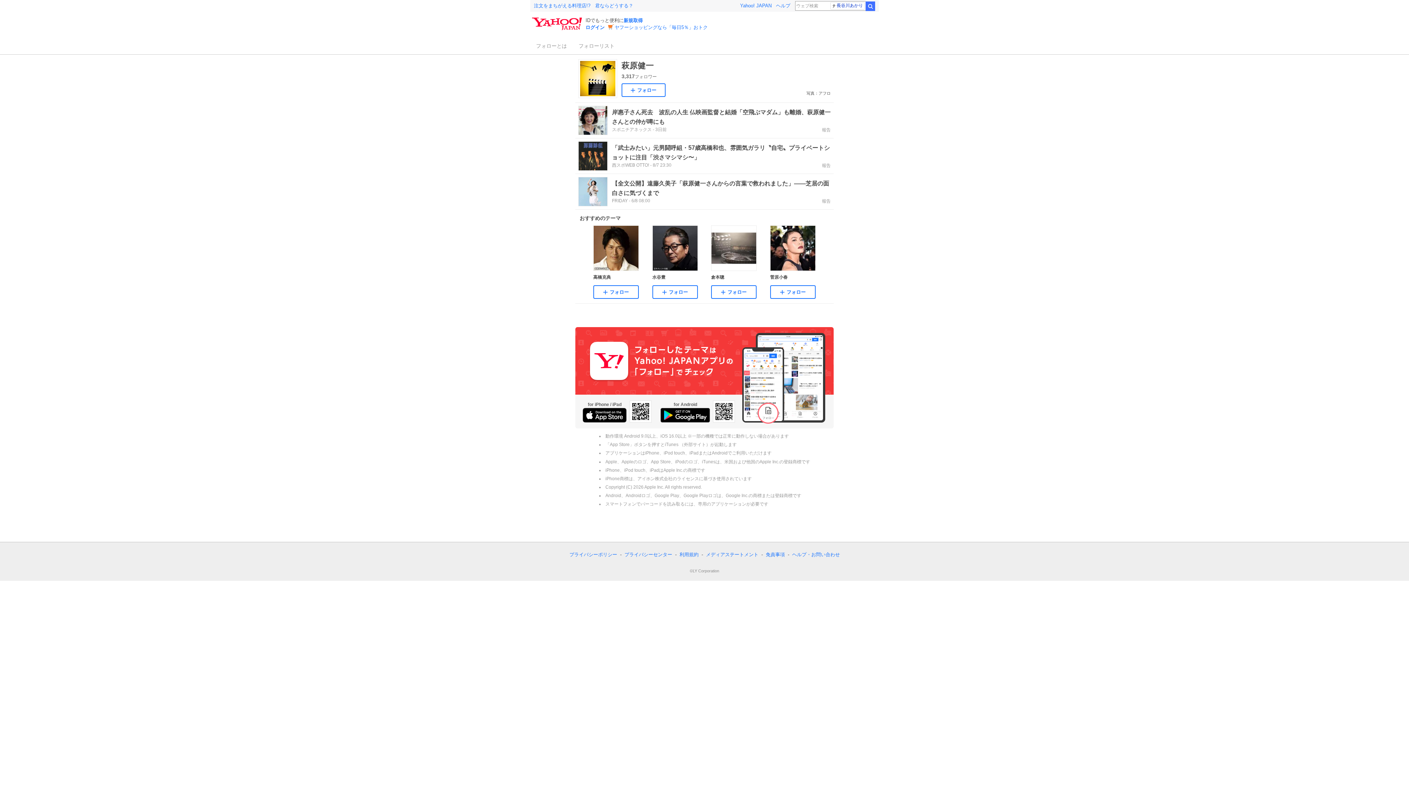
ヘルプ (783, 5)
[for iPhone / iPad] (605, 415)
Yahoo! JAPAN (756, 5)
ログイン (595, 27)
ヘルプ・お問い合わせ (816, 554)
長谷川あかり (850, 5)
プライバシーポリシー (593, 554)
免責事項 (775, 554)
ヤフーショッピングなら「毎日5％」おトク (661, 27)
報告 (826, 130)
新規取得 (633, 20)
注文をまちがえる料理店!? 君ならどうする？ (583, 5)
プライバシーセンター (648, 554)
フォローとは (551, 46)
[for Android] (685, 415)
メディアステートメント (732, 554)
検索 (870, 6)
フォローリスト (597, 46)
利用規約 (689, 554)
